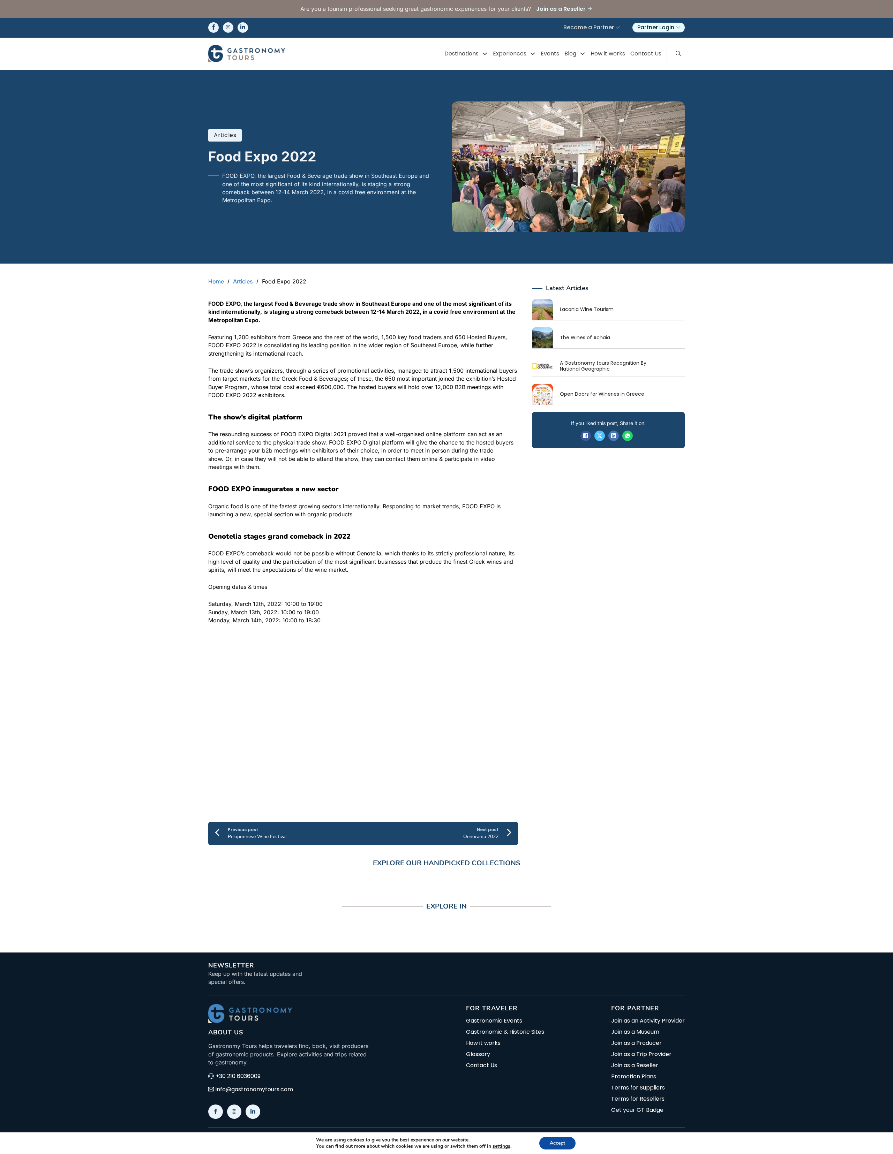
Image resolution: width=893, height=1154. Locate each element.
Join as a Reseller (634, 1065)
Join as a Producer (636, 1043)
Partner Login (655, 27)
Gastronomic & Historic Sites (505, 1032)
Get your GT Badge (637, 1110)
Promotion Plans (633, 1076)
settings (501, 1146)
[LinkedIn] (613, 436)
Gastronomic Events (494, 1021)
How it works (608, 54)
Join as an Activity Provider (648, 1021)
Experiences (509, 54)
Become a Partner (588, 27)
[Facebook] (585, 436)
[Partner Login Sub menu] (678, 27)
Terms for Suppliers (638, 1088)
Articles (225, 135)
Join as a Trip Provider (641, 1054)
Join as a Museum (635, 1032)
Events (550, 54)
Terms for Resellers (638, 1099)
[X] (599, 436)
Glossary (478, 1054)
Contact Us (645, 54)
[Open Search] (678, 53)
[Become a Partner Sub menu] (618, 27)
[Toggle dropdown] (485, 53)
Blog (570, 54)
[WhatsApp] (627, 436)
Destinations (461, 54)
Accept (557, 1143)
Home (216, 281)
